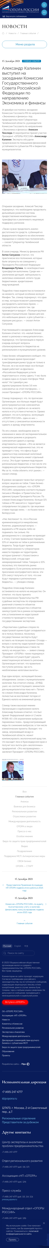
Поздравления (24, 851)
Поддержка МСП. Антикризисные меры (24, 856)
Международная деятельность (25, 821)
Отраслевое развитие (24, 816)
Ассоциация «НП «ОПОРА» (14, 1015)
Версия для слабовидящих (16, 16)
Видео (24, 846)
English (17, 946)
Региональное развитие (24, 811)
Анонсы (25, 801)
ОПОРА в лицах (25, 826)
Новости (12, 33)
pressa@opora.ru (9, 1199)
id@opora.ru (9, 1098)
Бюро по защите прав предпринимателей (24, 841)
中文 (26, 946)
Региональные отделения (18, 1118)
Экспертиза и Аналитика (13, 1032)
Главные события (28, 33)
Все (25, 791)
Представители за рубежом (20, 1122)
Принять (12, 1240)
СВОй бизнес (24, 861)
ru (44, 12)
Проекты (6, 1055)
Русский (7, 946)
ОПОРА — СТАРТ (24, 866)
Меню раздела (25, 44)
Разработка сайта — (14, 1064)
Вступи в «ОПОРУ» (15, 1002)
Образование (8, 1051)
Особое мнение (24, 836)
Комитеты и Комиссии (12, 1024)
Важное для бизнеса (24, 806)
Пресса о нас (24, 831)
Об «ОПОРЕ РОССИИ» (12, 1011)
